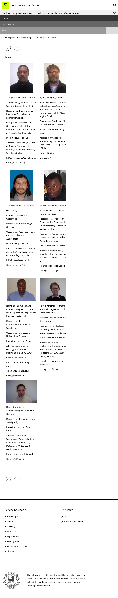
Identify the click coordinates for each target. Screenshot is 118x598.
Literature (11, 531)
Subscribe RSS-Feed (73, 521)
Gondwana (8, 24)
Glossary (11, 526)
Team (4, 30)
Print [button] (66, 516)
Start (5, 18)
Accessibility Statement (18, 546)
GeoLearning (25, 37)
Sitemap (11, 551)
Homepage (10, 37)
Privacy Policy (13, 541)
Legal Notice (13, 536)
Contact (11, 521)
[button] (8, 48)
